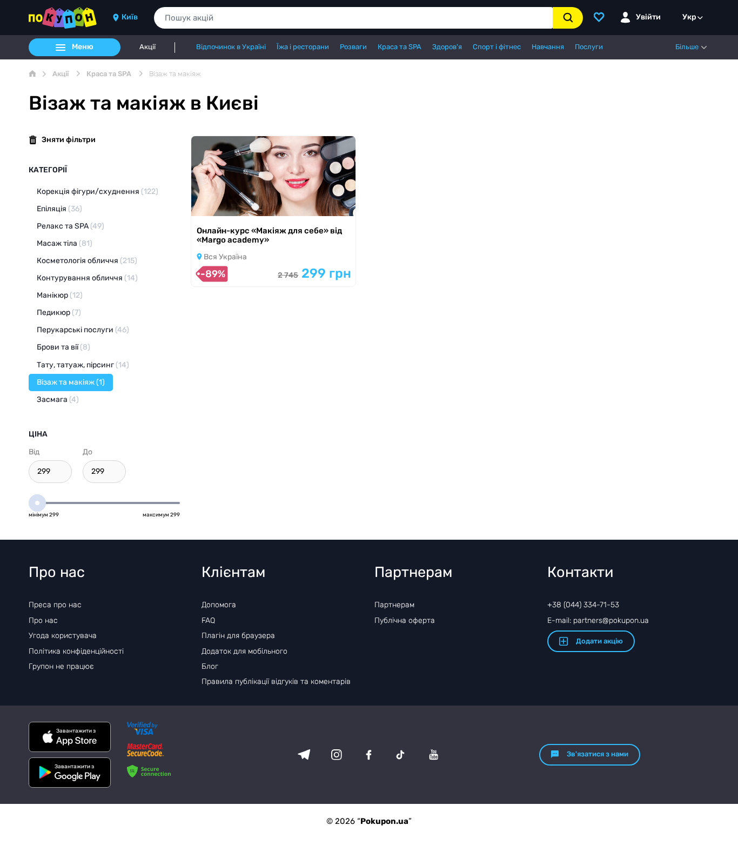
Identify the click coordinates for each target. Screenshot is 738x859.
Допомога (219, 604)
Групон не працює (61, 666)
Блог (210, 666)
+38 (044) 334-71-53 (583, 604)
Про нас (43, 620)
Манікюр (60, 295)
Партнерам (394, 604)
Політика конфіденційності (76, 651)
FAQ (208, 620)
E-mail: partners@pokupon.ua (598, 620)
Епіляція (59, 208)
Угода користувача (63, 635)
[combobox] (353, 18)
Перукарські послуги (83, 329)
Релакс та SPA (70, 226)
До (87, 452)
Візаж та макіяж (71, 382)
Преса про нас (55, 604)
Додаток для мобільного (244, 651)
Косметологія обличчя (87, 260)
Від (34, 452)
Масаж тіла (64, 243)
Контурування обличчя (87, 278)
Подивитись (229, 201)
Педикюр (59, 312)
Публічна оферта (404, 620)
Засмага (58, 399)
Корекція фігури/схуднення (97, 191)
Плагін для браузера (238, 635)
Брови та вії (63, 347)
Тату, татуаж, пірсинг (83, 365)
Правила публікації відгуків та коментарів (276, 681)
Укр (689, 17)
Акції (147, 47)
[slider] (37, 503)
